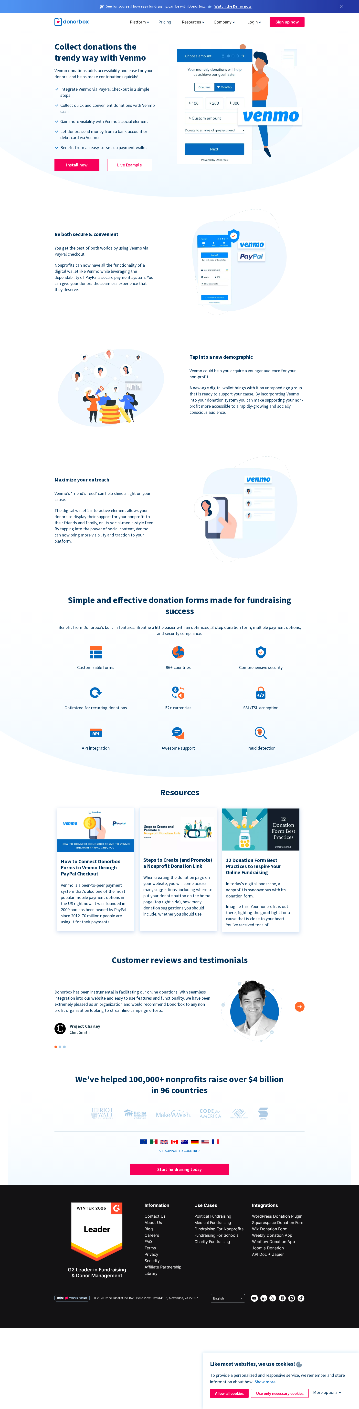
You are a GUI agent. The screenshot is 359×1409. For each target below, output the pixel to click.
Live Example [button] (129, 165)
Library (151, 1273)
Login (252, 22)
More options (325, 1392)
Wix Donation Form (269, 1228)
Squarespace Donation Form (278, 1222)
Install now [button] (76, 165)
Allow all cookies (229, 1393)
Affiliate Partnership (163, 1267)
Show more (265, 1382)
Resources (191, 22)
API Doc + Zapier (268, 1254)
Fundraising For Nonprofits (218, 1228)
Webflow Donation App (273, 1241)
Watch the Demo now (233, 6)
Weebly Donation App (272, 1235)
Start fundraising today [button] (179, 1169)
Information (157, 1205)
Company (223, 22)
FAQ (148, 1241)
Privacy (151, 1254)
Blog (149, 1228)
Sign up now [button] (287, 22)
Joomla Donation (268, 1247)
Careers (152, 1235)
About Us (153, 1222)
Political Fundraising (212, 1216)
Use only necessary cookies (280, 1393)
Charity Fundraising (212, 1241)
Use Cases (205, 1205)
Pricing (164, 22)
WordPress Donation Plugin (277, 1216)
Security (152, 1260)
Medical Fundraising (212, 1222)
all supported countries (180, 1150)
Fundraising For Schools (216, 1235)
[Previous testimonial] (300, 1007)
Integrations (265, 1205)
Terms (150, 1247)
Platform (138, 22)
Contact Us (155, 1216)
